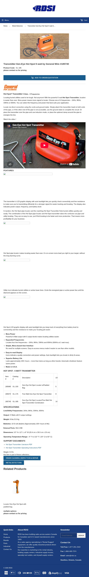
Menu (7, 20)
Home (5, 26)
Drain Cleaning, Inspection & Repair (22, 458)
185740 (8, 401)
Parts (5, 543)
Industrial (6, 546)
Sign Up (81, 535)
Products (6, 537)
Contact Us (7, 549)
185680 (8, 386)
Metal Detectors (17, 26)
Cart (85, 20)
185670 (8, 394)
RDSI (10, 568)
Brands (6, 540)
